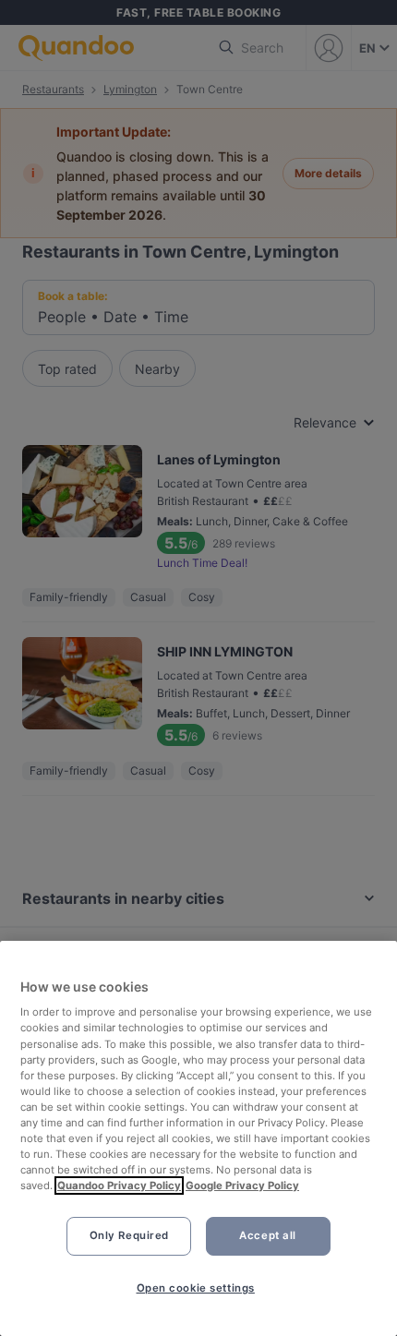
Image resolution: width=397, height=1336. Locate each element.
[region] (198, 1138)
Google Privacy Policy (242, 1185)
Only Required (129, 1235)
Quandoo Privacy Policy (119, 1185)
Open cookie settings (196, 1288)
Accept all (267, 1235)
